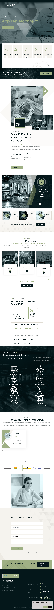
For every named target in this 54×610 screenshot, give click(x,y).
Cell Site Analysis (39, 395)
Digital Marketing (17, 53)
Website (10, 267)
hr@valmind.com (45, 588)
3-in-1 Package (22, 586)
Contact (20, 596)
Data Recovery (14, 405)
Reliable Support (47, 215)
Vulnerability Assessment (14, 384)
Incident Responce (40, 384)
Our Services (14, 575)
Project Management (38, 53)
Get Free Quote (45, 73)
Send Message (17, 548)
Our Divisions (21, 588)
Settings (50, 607)
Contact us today (27, 285)
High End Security (30, 215)
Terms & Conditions (27, 551)
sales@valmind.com (46, 591)
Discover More (8, 27)
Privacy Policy (35, 551)
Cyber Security (26, 53)
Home (20, 582)
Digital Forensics (14, 395)
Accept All (45, 607)
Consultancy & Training (40, 405)
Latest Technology (12, 215)
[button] (2, 40)
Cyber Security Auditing (14, 374)
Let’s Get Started (28, 64)
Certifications (21, 590)
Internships (21, 592)
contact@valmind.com (8, 1)
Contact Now (40, 224)
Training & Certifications (48, 53)
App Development (8, 53)
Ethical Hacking (39, 374)
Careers (20, 594)
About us (6, 575)
